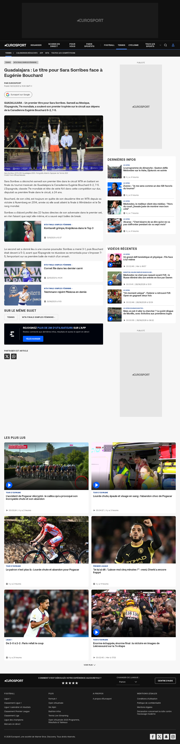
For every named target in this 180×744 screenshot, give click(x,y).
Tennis (8, 62)
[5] (76, 683)
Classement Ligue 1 (12, 703)
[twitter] (159, 737)
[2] (66, 683)
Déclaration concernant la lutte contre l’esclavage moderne (154, 712)
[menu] (165, 45)
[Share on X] (7, 356)
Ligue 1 (7, 699)
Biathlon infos (55, 711)
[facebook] (153, 737)
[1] (63, 683)
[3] (70, 683)
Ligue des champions (13, 720)
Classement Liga (11, 715)
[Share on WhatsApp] (14, 356)
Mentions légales (144, 707)
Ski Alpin (52, 707)
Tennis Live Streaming (58, 715)
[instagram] (173, 737)
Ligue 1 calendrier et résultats (17, 707)
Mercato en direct (12, 724)
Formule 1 (53, 699)
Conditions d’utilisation (147, 699)
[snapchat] (166, 737)
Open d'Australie (56, 703)
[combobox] (128, 682)
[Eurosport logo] (15, 45)
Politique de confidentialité (149, 703)
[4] (73, 683)
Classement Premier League (17, 711)
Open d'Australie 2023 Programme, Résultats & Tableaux (64, 721)
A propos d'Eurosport (102, 699)
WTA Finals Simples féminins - (25, 62)
